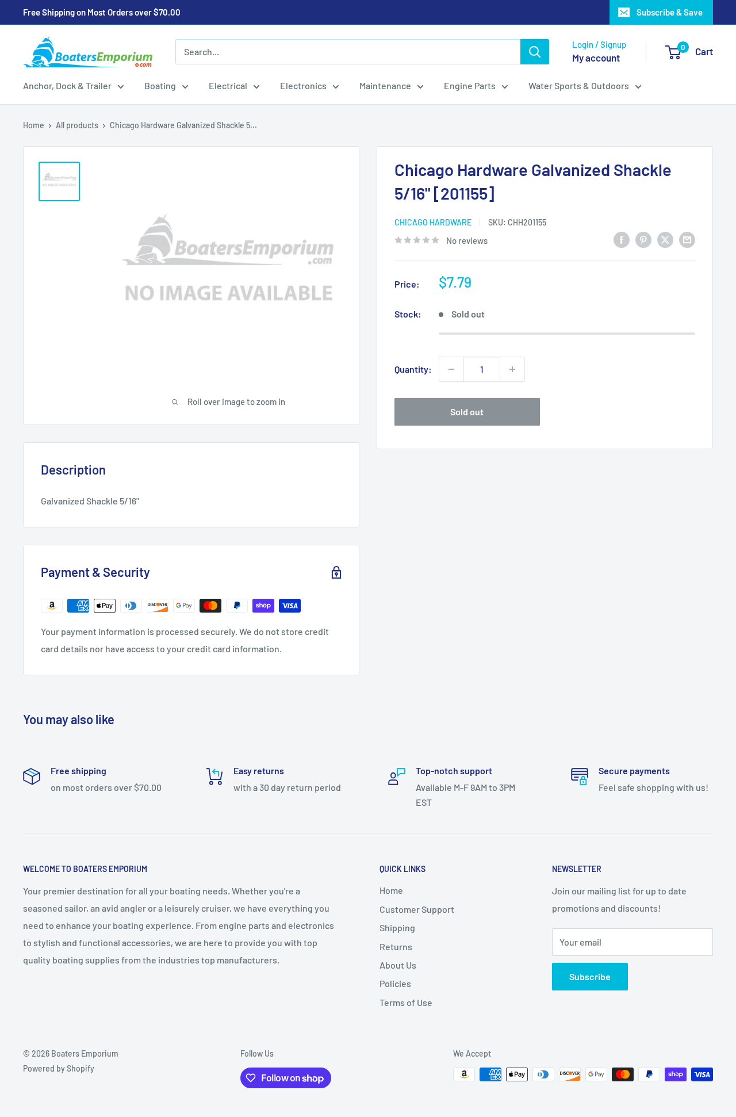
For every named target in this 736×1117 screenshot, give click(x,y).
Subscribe (590, 976)
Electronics (303, 85)
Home (33, 125)
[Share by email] (687, 239)
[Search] (534, 51)
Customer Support (416, 909)
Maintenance (385, 85)
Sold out (467, 411)
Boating (160, 85)
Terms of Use (405, 1002)
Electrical (228, 85)
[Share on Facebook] (622, 239)
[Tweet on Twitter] (665, 239)
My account (596, 57)
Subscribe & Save (670, 12)
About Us (397, 964)
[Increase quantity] (512, 369)
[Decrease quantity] (451, 369)
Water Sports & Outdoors (578, 85)
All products (77, 125)
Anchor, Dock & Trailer (67, 85)
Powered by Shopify (58, 1068)
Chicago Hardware (432, 222)
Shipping (397, 927)
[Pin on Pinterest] (643, 239)
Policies (395, 983)
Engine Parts (470, 85)
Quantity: (413, 369)
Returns (395, 946)
